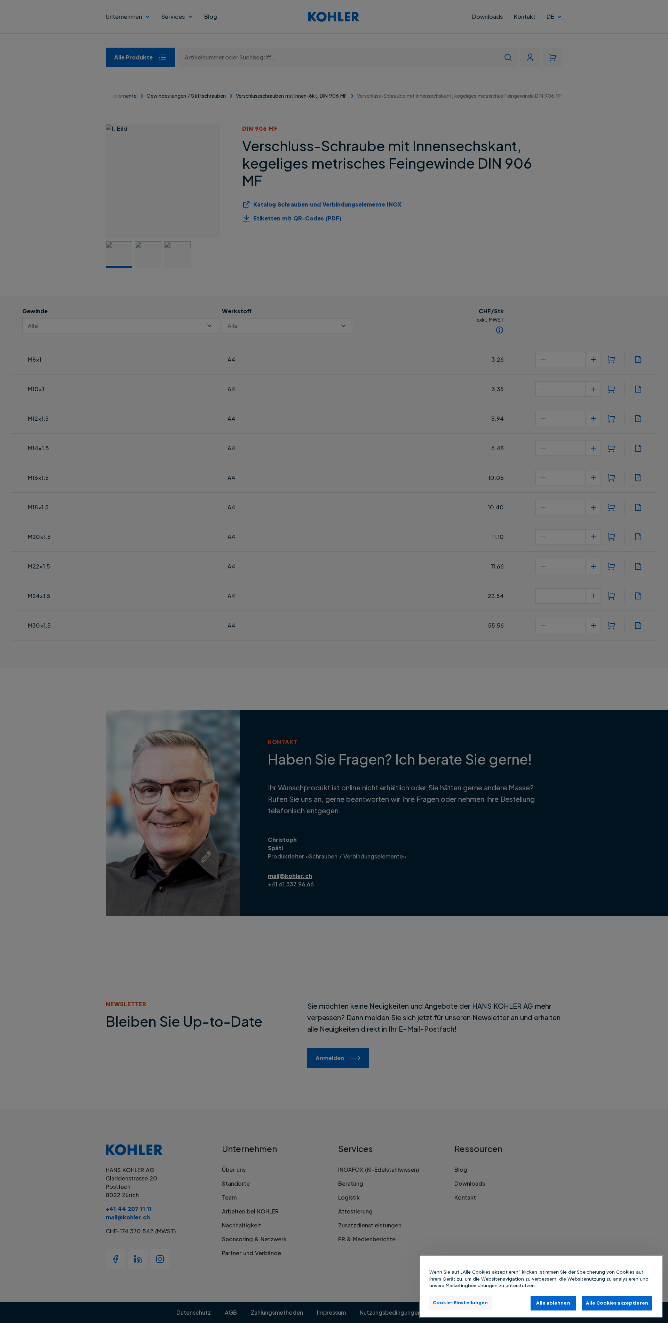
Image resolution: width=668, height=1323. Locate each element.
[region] (540, 1286)
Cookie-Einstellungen (460, 1302)
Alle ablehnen (553, 1303)
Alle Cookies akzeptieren (617, 1303)
